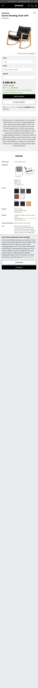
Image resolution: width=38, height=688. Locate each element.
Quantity (5, 74)
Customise (19, 262)
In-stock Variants (19, 102)
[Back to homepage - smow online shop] (19, 5)
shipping (8, 88)
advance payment (11, 107)
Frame (5, 58)
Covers (5, 66)
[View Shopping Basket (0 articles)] (35, 6)
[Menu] (2, 6)
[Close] (35, 1)
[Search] (28, 6)
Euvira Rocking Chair (28, 218)
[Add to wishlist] (34, 13)
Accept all (19, 267)
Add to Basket (19, 96)
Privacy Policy (28, 257)
